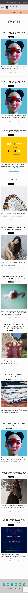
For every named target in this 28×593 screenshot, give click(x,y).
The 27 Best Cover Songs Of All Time (14, 131)
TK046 (14, 180)
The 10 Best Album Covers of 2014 (14, 424)
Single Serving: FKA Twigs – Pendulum (14, 33)
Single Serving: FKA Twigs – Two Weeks (14, 82)
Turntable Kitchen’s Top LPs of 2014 (14, 375)
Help (2, 2)
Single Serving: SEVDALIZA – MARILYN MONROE (14, 228)
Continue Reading (14, 72)
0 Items (25, 2)
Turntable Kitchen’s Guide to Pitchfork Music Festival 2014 (14, 521)
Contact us (17, 2)
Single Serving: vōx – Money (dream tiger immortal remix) (14, 326)
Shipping (7, 2)
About (11, 2)
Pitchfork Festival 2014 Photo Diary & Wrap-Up (14, 473)
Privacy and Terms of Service (15, 588)
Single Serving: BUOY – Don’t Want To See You (14, 277)
